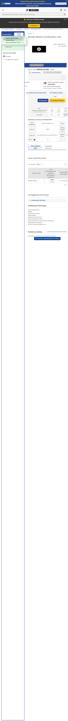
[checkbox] (13, 47)
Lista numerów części (35, 147)
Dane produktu (36, 72)
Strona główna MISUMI (7, 29)
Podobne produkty (57, 93)
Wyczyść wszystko (19, 34)
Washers (26, 29)
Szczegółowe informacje (48, 147)
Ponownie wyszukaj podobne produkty (48, 238)
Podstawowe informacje (38, 200)
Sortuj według (57, 173)
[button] (61, 4)
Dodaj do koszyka (58, 100)
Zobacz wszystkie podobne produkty (57, 231)
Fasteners (18, 29)
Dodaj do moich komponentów (37, 93)
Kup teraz (44, 100)
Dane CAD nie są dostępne (53, 72)
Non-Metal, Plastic (36, 29)
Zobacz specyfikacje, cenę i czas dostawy (14, 42)
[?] (34, 139)
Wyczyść (52, 69)
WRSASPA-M (9, 47)
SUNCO (30, 33)
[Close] (65, 19)
